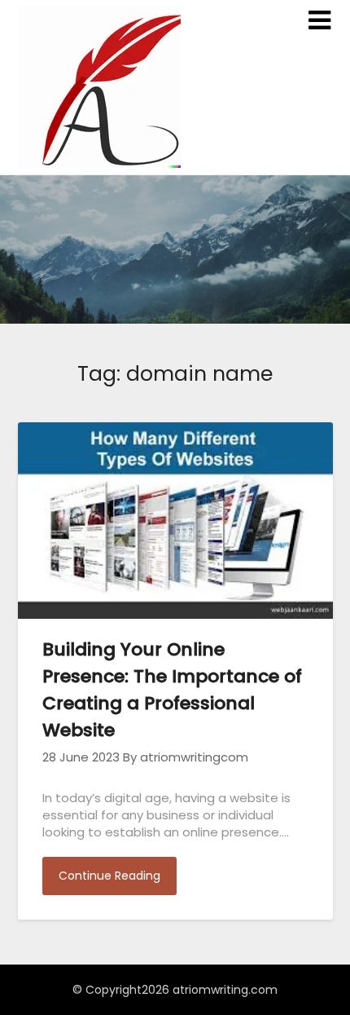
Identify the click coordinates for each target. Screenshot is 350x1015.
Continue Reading (109, 875)
